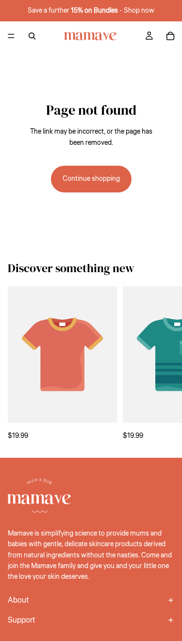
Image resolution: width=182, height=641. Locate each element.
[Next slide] (163, 364)
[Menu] (11, 36)
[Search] (32, 36)
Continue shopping (91, 179)
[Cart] (170, 36)
